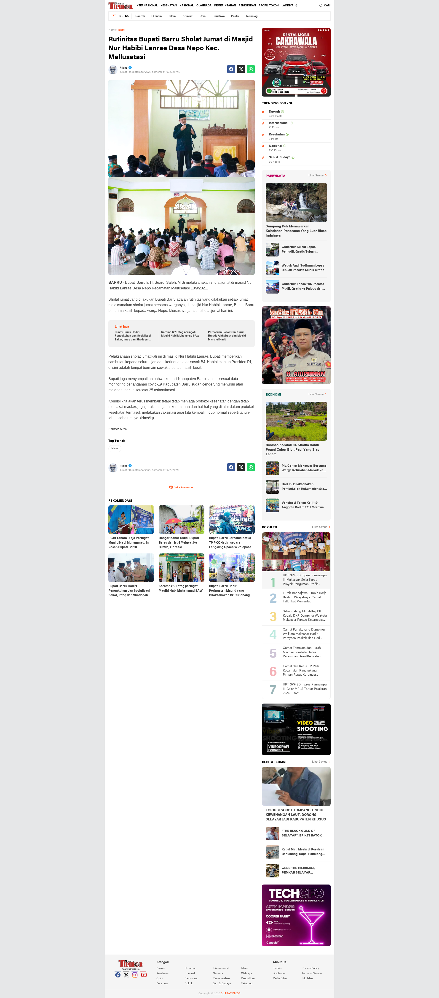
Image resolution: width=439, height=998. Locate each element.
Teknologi (252, 16)
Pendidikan (247, 5)
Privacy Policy (310, 968)
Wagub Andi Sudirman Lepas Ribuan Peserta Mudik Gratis (303, 268)
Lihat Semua (316, 175)
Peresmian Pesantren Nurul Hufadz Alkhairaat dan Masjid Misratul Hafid (227, 336)
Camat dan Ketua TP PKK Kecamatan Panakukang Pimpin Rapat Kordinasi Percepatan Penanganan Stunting (301, 671)
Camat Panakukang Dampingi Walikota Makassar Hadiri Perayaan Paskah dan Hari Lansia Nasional (304, 634)
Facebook (118, 980)
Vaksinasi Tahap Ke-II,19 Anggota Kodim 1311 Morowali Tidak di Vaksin (304, 505)
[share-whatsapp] (251, 69)
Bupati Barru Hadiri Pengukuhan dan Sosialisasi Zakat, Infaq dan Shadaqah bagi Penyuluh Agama (133, 336)
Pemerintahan (225, 5)
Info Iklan (307, 978)
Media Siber (280, 978)
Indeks (123, 16)
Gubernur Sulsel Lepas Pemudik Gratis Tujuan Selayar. (299, 249)
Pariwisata (191, 978)
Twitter (126, 980)
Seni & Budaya (279, 157)
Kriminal (188, 16)
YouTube (143, 980)
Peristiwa (219, 16)
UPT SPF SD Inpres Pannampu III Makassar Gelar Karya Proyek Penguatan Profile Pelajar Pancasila (305, 580)
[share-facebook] (231, 69)
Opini (203, 16)
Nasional (186, 5)
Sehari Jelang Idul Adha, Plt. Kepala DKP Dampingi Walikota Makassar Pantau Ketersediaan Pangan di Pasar (305, 616)
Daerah (140, 16)
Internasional (147, 5)
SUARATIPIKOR (231, 993)
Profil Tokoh (269, 5)
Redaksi (277, 968)
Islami (172, 16)
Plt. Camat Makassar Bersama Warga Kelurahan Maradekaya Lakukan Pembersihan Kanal (304, 468)
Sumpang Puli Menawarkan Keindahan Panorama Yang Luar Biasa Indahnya (296, 231)
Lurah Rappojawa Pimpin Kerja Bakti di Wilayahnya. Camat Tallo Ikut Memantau (304, 597)
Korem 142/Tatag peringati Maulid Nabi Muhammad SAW (180, 334)
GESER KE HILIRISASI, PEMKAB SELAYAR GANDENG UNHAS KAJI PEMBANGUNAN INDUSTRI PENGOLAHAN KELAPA (302, 870)
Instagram (134, 980)
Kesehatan (169, 5)
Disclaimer (279, 973)
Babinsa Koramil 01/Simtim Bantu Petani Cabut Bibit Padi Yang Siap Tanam (292, 449)
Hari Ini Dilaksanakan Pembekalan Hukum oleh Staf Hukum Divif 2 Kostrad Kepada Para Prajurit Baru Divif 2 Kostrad (304, 487)
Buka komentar (183, 487)
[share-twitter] (241, 69)
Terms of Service (312, 973)
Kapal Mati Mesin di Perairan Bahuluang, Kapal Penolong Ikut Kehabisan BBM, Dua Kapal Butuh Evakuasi (303, 852)
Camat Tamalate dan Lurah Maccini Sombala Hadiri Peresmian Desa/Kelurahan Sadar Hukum (302, 652)
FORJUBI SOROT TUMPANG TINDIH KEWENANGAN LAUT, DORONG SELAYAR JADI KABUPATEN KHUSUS (296, 815)
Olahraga (203, 5)
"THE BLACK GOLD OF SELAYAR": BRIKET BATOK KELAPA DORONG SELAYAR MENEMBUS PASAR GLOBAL (303, 833)
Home (112, 30)
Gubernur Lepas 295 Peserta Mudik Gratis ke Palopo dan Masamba (303, 287)
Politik (235, 16)
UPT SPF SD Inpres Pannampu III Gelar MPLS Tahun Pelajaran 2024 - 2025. (305, 689)
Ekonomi (156, 16)
